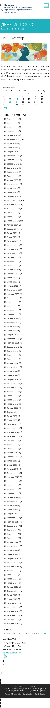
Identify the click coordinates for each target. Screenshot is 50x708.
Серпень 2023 (13, 257)
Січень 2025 (12, 192)
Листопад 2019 (13, 428)
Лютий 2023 (12, 278)
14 (17, 99)
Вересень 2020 (13, 391)
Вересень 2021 (13, 347)
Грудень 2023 (12, 241)
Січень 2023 (12, 282)
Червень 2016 (13, 579)
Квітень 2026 (12, 135)
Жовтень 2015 (13, 611)
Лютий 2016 (12, 595)
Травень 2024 (13, 221)
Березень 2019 (13, 457)
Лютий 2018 (12, 505)
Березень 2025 (13, 184)
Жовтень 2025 (13, 160)
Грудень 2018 (12, 469)
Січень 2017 (12, 554)
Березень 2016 (13, 591)
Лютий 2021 (12, 371)
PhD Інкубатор (12, 38)
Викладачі (19, 686)
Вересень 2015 (13, 615)
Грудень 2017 (12, 513)
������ (16, 29)
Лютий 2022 (12, 326)
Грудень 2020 (12, 379)
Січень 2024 (12, 237)
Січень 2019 (12, 465)
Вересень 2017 (13, 526)
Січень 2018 (12, 509)
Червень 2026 (13, 127)
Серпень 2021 (13, 351)
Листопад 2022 (13, 290)
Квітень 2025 (12, 180)
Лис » (30, 107)
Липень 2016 (12, 574)
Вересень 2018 (13, 481)
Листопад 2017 (13, 518)
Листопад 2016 (13, 562)
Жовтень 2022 (13, 294)
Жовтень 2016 (13, 566)
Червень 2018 (13, 489)
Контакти (31, 686)
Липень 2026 (12, 123)
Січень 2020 (12, 420)
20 (10, 102)
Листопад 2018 (13, 473)
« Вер (5, 107)
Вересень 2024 (13, 208)
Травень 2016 (13, 583)
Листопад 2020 (13, 383)
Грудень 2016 (12, 558)
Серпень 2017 (13, 530)
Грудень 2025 (12, 151)
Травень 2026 (13, 131)
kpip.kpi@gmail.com (12, 652)
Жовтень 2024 (13, 204)
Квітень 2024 (12, 225)
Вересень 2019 (13, 436)
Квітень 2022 (12, 318)
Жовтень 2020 (13, 387)
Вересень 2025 (13, 164)
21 (17, 102)
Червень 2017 (13, 534)
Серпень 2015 (13, 619)
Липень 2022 (12, 306)
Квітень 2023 (12, 269)
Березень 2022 (13, 322)
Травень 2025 (13, 176)
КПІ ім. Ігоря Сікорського (14, 690)
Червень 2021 (13, 355)
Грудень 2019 (12, 424)
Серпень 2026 (13, 119)
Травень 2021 (13, 359)
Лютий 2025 (12, 188)
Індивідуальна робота (37, 690)
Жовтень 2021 (13, 343)
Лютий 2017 (12, 550)
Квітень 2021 (12, 363)
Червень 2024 (13, 216)
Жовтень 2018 (13, 477)
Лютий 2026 (12, 143)
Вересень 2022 (13, 298)
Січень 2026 (12, 147)
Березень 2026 (13, 139)
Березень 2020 (13, 412)
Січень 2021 (12, 375)
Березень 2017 (13, 546)
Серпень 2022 (13, 302)
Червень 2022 (13, 310)
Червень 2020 (13, 400)
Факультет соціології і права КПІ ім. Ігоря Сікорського (25, 688)
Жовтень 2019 (13, 432)
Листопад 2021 (13, 339)
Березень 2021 (13, 367)
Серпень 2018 (13, 485)
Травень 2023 (13, 265)
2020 (8, 29)
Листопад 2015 (13, 607)
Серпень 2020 (13, 395)
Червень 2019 (13, 444)
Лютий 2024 (12, 233)
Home (3, 29)
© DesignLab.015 (26, 694)
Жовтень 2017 (13, 522)
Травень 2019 (13, 448)
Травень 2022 (13, 314)
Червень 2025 (13, 172)
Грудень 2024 (12, 196)
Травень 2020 (13, 404)
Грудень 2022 (12, 286)
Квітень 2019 (12, 452)
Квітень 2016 (12, 587)
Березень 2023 (13, 273)
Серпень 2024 (13, 212)
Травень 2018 (13, 493)
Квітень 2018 (12, 497)
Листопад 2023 (13, 245)
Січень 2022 (12, 330)
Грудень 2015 (12, 603)
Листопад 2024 (13, 200)
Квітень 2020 (12, 408)
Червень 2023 (13, 261)
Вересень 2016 (13, 570)
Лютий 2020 (12, 416)
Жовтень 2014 (13, 623)
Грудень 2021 (12, 334)
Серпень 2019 (13, 440)
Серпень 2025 (13, 168)
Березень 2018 (13, 501)
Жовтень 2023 (13, 249)
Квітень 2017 (12, 542)
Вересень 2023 (13, 253)
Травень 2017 (13, 538)
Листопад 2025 (13, 155)
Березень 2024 (13, 229)
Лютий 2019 (12, 461)
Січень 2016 (12, 599)
